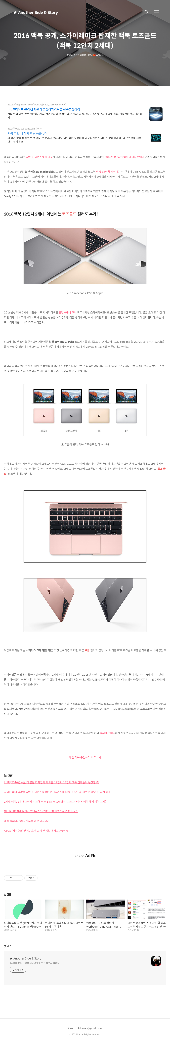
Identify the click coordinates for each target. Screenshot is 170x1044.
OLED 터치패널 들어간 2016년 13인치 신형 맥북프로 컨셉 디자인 (41, 811)
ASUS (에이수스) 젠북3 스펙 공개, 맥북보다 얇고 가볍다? (36, 830)
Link (70, 1028)
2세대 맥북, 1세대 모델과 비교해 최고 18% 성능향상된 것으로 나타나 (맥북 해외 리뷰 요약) (55, 801)
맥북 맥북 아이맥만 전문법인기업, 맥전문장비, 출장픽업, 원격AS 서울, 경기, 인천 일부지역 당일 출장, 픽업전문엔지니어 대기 (75, 115)
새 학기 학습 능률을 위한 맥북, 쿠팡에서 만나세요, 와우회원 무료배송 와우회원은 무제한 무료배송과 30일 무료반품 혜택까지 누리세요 (74, 139)
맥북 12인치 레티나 (107, 172)
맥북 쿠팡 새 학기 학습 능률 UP (26, 133)
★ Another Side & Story (29, 12)
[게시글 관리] (19, 877)
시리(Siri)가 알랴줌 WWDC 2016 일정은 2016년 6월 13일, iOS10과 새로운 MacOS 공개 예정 (57, 792)
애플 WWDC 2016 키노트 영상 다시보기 (26, 821)
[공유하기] (15, 877)
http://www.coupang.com (21, 128)
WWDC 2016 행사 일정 (39, 157)
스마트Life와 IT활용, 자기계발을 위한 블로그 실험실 (34, 962)
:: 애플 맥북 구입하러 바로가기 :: (85, 757)
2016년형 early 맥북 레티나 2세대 (124, 157)
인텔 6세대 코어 (68, 312)
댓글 (7, 946)
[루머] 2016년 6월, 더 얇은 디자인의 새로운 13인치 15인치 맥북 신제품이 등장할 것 (51, 782)
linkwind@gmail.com (90, 1028)
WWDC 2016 (107, 733)
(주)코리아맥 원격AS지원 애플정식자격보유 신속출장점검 (43, 109)
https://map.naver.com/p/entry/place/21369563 (33, 104)
